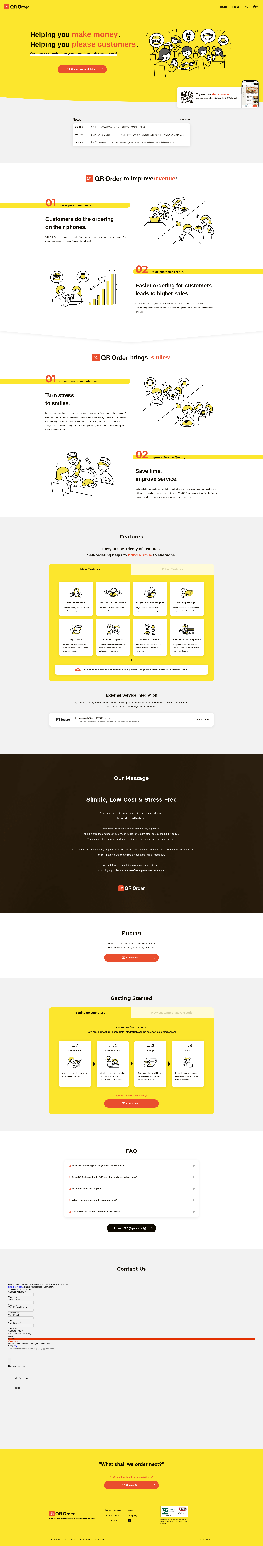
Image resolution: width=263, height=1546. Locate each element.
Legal (130, 1510)
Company (132, 1515)
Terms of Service (113, 1510)
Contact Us (131, 957)
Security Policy (112, 1521)
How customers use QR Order (172, 1012)
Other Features (172, 569)
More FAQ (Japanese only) (131, 1228)
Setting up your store (90, 1012)
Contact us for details (82, 69)
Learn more (184, 119)
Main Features (90, 569)
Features (223, 7)
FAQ (246, 7)
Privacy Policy (112, 1515)
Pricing (235, 7)
